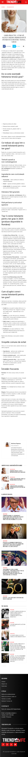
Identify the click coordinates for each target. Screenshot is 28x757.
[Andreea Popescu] (6, 449)
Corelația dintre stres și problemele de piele (17, 479)
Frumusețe (10, 7)
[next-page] (5, 666)
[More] (23, 46)
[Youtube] (15, 744)
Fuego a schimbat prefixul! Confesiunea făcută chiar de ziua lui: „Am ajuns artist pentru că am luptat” (13, 544)
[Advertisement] (14, 106)
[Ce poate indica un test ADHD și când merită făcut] (5, 635)
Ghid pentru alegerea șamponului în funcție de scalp (17, 487)
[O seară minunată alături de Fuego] (5, 624)
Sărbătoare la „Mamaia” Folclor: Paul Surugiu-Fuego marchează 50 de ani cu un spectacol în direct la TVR (13, 517)
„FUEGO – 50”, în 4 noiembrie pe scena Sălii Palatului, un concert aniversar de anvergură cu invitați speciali (17, 658)
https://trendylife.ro (15, 445)
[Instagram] (7, 744)
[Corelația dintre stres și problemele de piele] (5, 479)
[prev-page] (2, 666)
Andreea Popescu (16, 443)
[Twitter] (11, 744)
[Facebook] (3, 744)
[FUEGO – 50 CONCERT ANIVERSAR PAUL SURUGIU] (14, 586)
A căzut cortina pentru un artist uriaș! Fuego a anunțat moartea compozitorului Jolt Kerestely (18, 614)
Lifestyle (12, 633)
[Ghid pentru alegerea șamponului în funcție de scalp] (5, 487)
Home (3, 7)
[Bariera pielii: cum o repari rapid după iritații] (5, 471)
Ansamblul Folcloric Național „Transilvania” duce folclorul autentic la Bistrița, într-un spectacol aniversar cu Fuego (13, 572)
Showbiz (5, 540)
